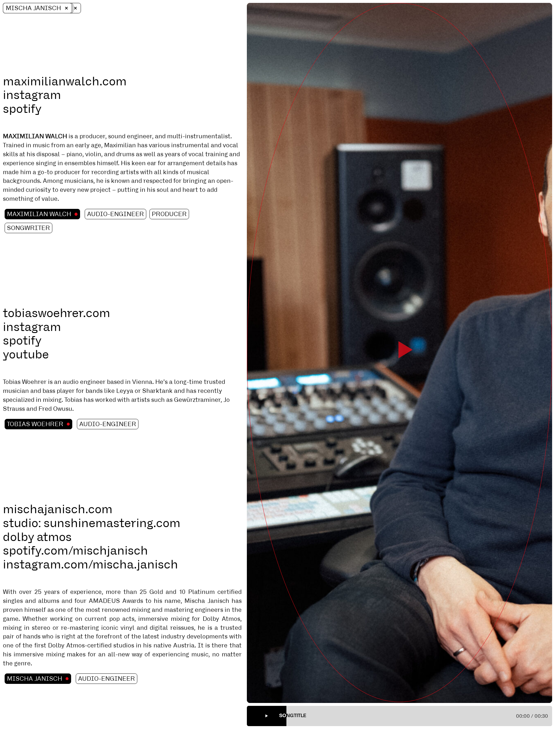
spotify (22, 109)
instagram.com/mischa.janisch (90, 564)
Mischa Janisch (33, 8)
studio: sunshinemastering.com (91, 523)
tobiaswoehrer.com (56, 313)
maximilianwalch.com (65, 81)
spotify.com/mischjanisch (75, 550)
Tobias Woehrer (35, 424)
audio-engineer (115, 214)
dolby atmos (37, 537)
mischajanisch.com (57, 509)
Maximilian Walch (39, 214)
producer (169, 214)
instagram (32, 95)
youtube (26, 354)
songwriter (28, 227)
